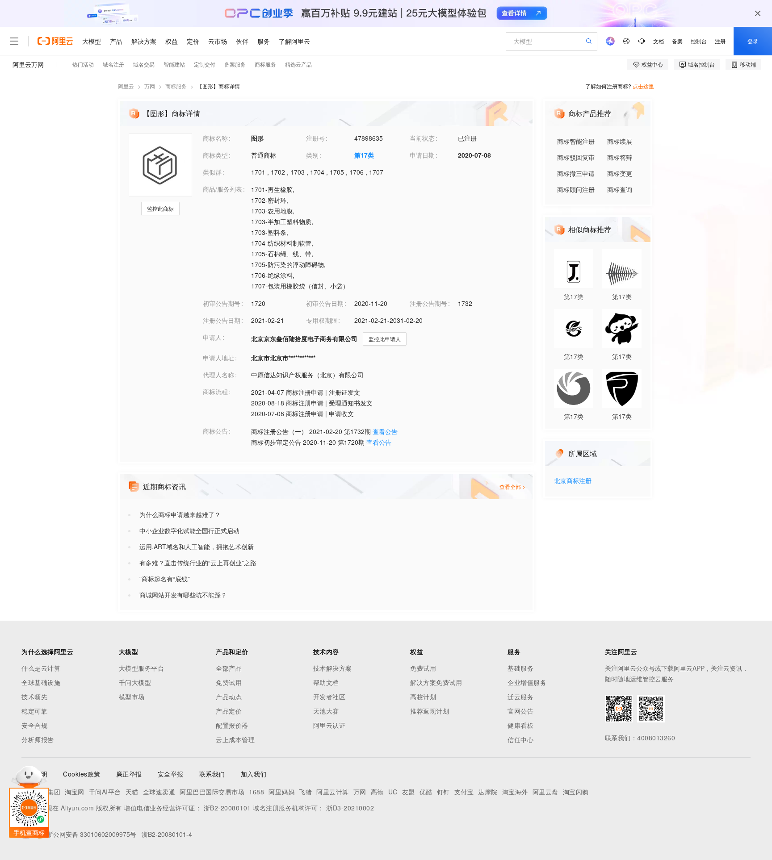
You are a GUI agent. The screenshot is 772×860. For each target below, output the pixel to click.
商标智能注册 (576, 141)
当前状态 (422, 138)
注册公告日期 (221, 320)
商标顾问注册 (576, 189)
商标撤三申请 (576, 173)
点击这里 (643, 86)
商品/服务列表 (222, 188)
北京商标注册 (573, 481)
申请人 (212, 337)
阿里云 (126, 86)
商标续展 (619, 141)
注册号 (315, 138)
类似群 (212, 171)
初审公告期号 (221, 303)
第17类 (364, 154)
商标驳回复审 (576, 157)
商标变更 (619, 173)
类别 (312, 154)
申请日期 (422, 154)
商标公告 (215, 430)
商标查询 (619, 189)
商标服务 (176, 86)
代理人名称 (218, 374)
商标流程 (215, 391)
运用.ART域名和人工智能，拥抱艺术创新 (196, 546)
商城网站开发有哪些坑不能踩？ (183, 594)
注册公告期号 (428, 303)
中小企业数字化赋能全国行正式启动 (189, 530)
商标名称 (215, 138)
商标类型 (215, 154)
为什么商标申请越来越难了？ (180, 514)
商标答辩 (619, 157)
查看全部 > (512, 486)
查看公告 (385, 431)
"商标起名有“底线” (164, 578)
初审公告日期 (325, 303)
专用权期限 (321, 320)
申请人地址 (218, 357)
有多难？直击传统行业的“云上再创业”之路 (197, 562)
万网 (149, 86)
